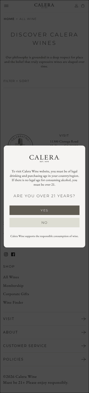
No (45, 222)
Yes (44, 210)
